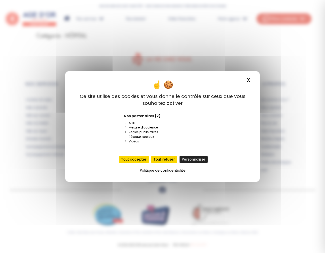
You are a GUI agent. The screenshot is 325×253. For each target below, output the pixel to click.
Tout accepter (134, 159)
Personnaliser (193, 159)
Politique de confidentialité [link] (162, 170)
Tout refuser (164, 159)
